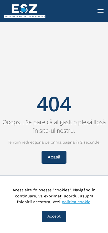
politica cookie (76, 202)
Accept (54, 216)
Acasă (54, 157)
